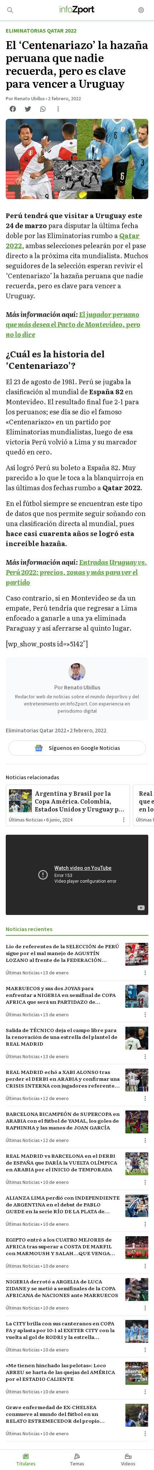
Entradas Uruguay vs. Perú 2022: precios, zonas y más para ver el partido (76, 572)
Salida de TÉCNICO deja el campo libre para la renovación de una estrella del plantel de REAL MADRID (61, 1037)
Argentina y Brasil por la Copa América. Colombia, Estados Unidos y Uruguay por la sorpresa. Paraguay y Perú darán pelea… (80, 801)
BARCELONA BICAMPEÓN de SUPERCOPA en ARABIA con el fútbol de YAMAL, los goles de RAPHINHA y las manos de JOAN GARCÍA (63, 1120)
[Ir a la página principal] (77, 10)
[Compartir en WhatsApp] (43, 109)
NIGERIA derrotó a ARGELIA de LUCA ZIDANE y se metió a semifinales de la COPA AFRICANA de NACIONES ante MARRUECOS (62, 1288)
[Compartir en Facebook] (13, 109)
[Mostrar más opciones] (58, 109)
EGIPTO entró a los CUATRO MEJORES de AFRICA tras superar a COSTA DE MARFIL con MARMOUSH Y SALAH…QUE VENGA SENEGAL (59, 1246)
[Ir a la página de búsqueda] (10, 10)
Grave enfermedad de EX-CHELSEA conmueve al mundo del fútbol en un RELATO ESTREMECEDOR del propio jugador (53, 1414)
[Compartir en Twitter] (28, 109)
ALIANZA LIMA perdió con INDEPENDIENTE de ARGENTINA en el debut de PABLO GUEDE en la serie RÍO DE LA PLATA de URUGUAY (63, 1204)
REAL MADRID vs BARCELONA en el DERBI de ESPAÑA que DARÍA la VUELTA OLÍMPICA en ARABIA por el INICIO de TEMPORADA (61, 1162)
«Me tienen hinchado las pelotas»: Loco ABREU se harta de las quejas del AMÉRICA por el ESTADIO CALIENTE (60, 1372)
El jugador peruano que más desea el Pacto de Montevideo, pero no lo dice (73, 324)
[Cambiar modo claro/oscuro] (141, 10)
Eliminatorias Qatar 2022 (41, 31)
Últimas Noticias (26, 820)
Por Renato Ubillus (25, 98)
